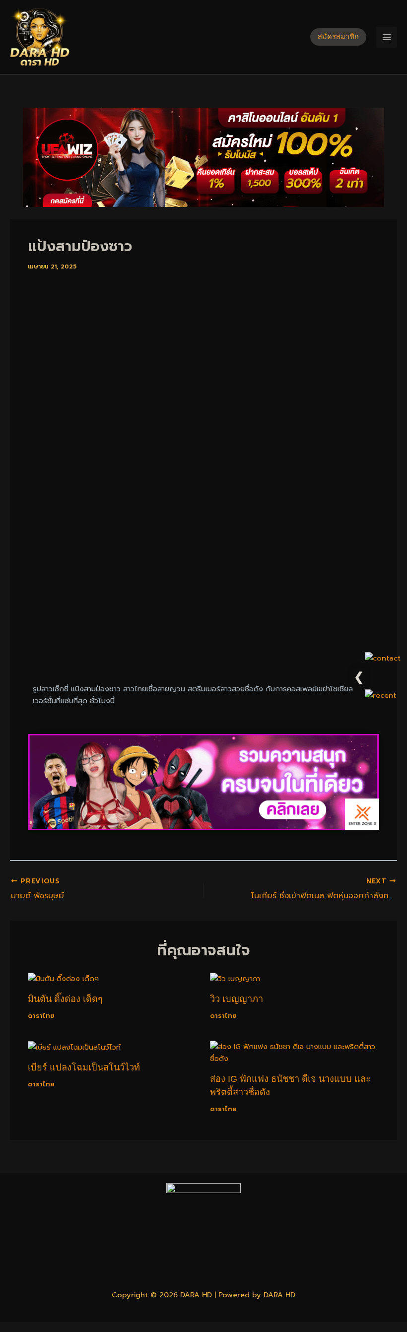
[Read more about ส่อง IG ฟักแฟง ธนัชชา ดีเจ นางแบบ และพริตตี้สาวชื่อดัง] (294, 1052)
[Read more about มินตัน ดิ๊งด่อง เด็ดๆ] (63, 978)
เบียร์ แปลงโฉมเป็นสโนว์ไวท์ (84, 1067)
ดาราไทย (41, 1015)
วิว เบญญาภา (236, 999)
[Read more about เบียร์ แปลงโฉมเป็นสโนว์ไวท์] (74, 1046)
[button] (338, 37)
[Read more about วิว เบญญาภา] (235, 978)
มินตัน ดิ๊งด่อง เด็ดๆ (65, 999)
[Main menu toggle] (386, 37)
